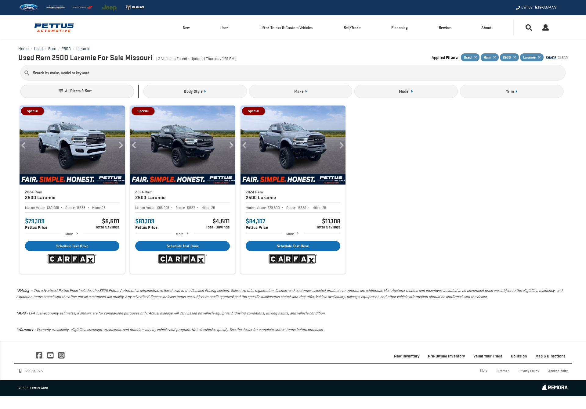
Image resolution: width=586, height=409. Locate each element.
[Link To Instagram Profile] (61, 354)
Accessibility (558, 371)
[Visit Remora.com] (555, 388)
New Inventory (406, 355)
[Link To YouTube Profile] (50, 354)
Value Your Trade (487, 355)
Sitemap (503, 371)
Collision (519, 355)
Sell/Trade (352, 27)
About (486, 27)
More (69, 234)
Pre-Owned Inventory (446, 355)
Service (444, 27)
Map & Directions (550, 355)
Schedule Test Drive (72, 246)
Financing (399, 27)
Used (224, 27)
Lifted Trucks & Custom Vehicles (286, 27)
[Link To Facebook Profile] (39, 354)
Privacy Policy (529, 371)
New (186, 27)
